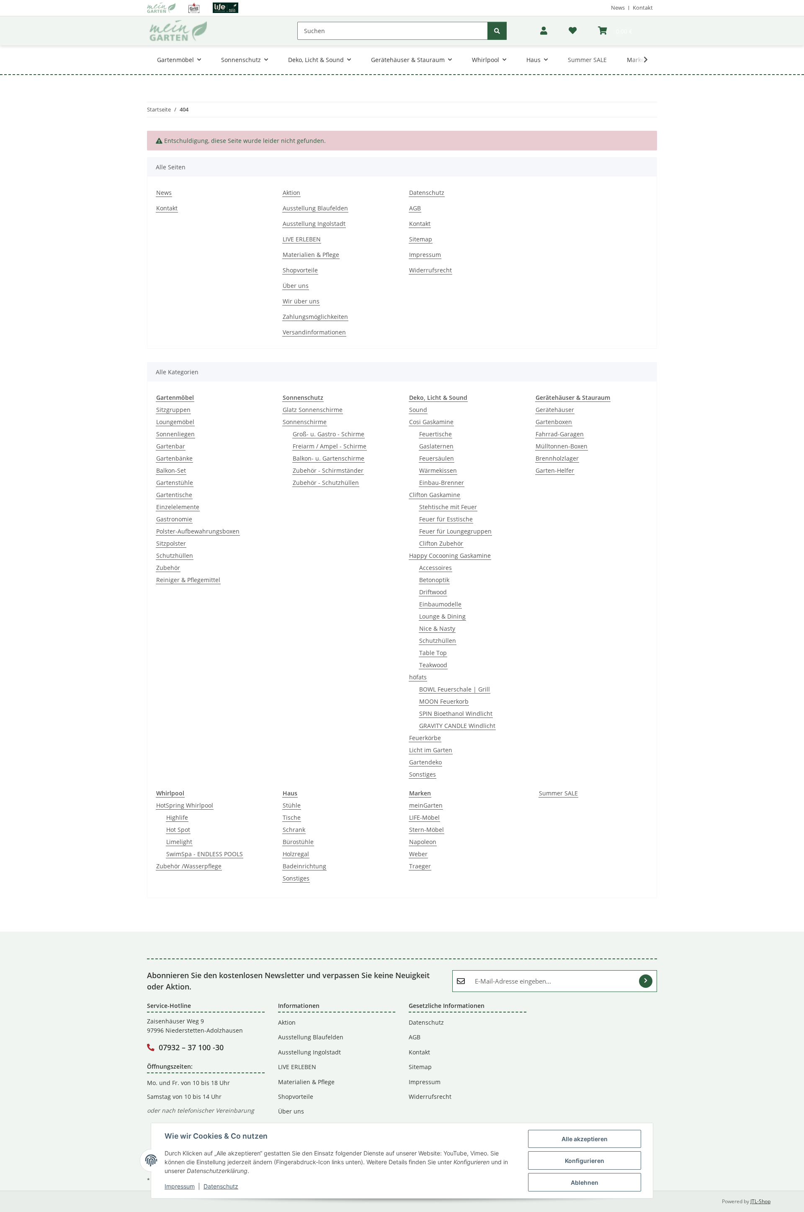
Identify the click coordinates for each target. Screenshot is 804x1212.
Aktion (291, 193)
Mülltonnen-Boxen (562, 446)
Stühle (292, 805)
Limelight (179, 842)
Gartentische (174, 495)
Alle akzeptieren (585, 1138)
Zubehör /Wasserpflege (189, 866)
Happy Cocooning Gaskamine (450, 555)
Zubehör (168, 568)
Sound (418, 410)
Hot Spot (178, 830)
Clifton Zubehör (441, 543)
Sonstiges (422, 774)
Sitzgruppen (173, 410)
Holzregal (296, 854)
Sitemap (420, 239)
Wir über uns (301, 301)
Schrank (294, 830)
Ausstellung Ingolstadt (314, 224)
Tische (292, 817)
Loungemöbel (175, 422)
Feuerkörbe (425, 738)
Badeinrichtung (304, 866)
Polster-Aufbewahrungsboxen (198, 531)
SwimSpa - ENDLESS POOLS (204, 854)
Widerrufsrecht (430, 270)
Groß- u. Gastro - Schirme (328, 434)
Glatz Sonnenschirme (313, 410)
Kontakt (643, 7)
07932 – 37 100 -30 (191, 1047)
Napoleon (422, 842)
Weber (418, 854)
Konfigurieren (584, 1160)
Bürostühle (298, 842)
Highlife (177, 817)
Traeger (420, 866)
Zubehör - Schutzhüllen (326, 483)
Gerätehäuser (555, 410)
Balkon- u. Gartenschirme (328, 458)
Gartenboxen (554, 422)
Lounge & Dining (442, 616)
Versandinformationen (314, 332)
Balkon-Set (171, 470)
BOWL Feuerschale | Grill (454, 689)
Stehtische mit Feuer (448, 507)
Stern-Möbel (426, 830)
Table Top (433, 653)
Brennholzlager (557, 458)
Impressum (180, 1186)
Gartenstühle (174, 483)
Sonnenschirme (305, 422)
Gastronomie (174, 519)
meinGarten (426, 805)
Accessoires (435, 568)
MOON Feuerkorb (444, 701)
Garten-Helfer (555, 470)
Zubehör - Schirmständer (328, 470)
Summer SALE (558, 793)
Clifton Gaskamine (434, 495)
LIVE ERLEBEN (302, 239)
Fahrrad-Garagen (560, 434)
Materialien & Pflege (311, 255)
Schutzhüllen (174, 555)
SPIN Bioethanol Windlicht (455, 713)
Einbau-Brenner (441, 483)
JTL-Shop (760, 1201)
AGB (415, 208)
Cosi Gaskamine (431, 422)
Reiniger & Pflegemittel (188, 580)
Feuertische (435, 434)
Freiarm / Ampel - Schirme (329, 446)
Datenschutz (221, 1186)
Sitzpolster (171, 543)
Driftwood (433, 592)
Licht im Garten (430, 750)
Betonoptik (434, 580)
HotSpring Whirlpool (184, 805)
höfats (418, 677)
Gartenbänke (174, 458)
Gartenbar (170, 446)
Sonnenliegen (175, 434)
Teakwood (433, 665)
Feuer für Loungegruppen (455, 531)
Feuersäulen (436, 458)
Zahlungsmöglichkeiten (315, 317)
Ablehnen (584, 1182)
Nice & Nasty (437, 628)
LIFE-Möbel (424, 817)
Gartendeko (425, 762)
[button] (544, 30)
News (618, 7)
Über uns (296, 286)
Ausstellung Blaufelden (315, 208)
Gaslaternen (436, 446)
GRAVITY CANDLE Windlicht (457, 726)
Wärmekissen (438, 470)
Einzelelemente (177, 507)
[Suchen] (497, 31)
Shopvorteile (300, 270)
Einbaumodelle (440, 604)
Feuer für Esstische (446, 519)
